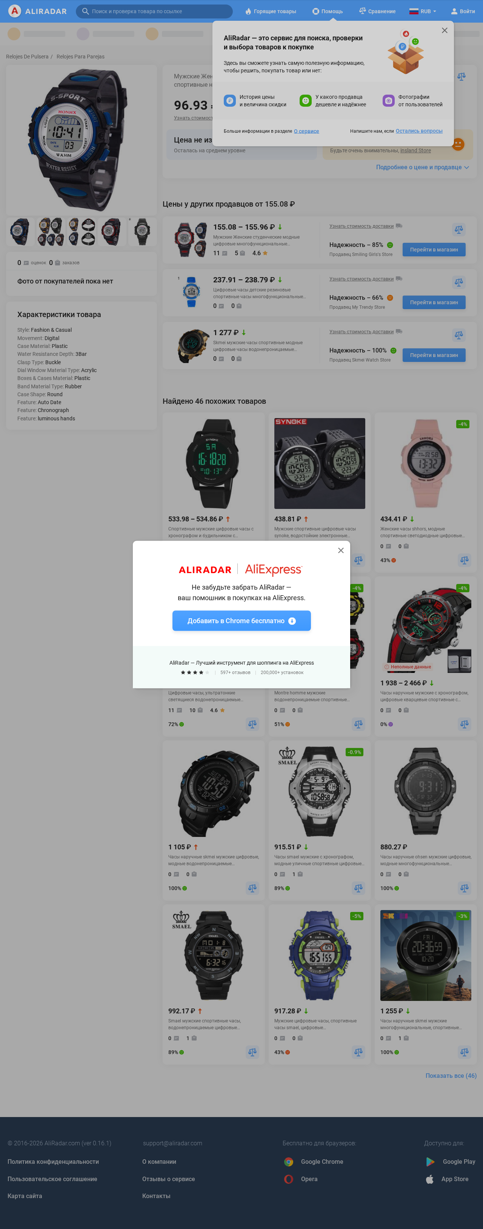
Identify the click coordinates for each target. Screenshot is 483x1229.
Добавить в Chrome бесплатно (236, 621)
